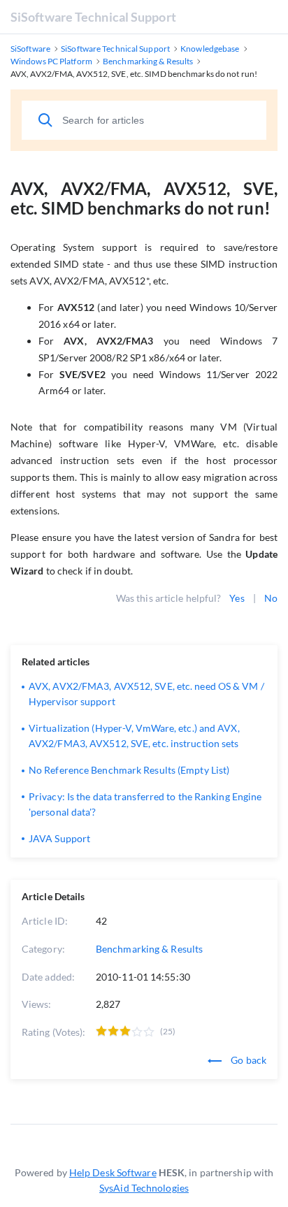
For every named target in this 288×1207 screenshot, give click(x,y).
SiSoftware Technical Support (93, 16)
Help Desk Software (113, 1172)
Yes (236, 598)
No (271, 598)
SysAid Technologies (144, 1188)
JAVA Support (59, 838)
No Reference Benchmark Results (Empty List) (129, 770)
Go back (247, 1060)
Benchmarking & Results (149, 949)
